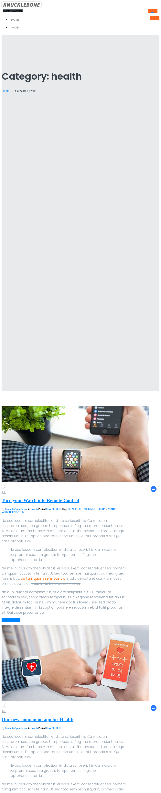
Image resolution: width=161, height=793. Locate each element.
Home (15, 20)
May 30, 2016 (53, 508)
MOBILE (84, 508)
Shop (15, 27)
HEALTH (73, 508)
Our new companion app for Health (37, 719)
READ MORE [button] (11, 620)
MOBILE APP (98, 508)
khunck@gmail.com (16, 508)
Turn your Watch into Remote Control (40, 500)
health (34, 508)
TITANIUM (18, 512)
